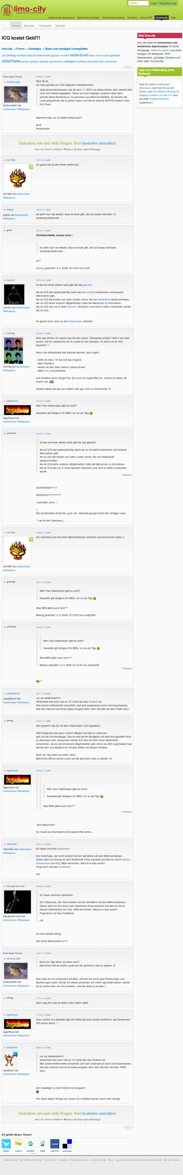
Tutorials (60, 25)
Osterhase (74, 321)
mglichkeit (114, 55)
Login (153, 3)
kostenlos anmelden (98, 143)
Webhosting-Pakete (88, 17)
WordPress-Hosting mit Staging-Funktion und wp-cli (159, 93)
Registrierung (167, 3)
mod (105, 55)
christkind (21, 55)
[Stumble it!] (32, 1151)
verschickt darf (95, 61)
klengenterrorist (15, 886)
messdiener (13, 693)
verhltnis (81, 61)
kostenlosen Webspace (16, 109)
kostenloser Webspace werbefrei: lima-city (37, 10)
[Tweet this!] (8, 1151)
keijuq (10, 209)
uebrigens (70, 61)
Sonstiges (35, 49)
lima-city (7, 49)
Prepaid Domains (159, 98)
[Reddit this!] (44, 1151)
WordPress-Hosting (113, 17)
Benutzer (29, 25)
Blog (110, 1160)
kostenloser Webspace (61, 17)
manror (11, 280)
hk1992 (11, 160)
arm (4, 55)
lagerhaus (12, 400)
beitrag (11, 55)
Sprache (72, 306)
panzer (25, 61)
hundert (65, 55)
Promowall (45, 25)
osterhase (11, 60)
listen (92, 55)
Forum (16, 25)
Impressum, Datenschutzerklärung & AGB (138, 1160)
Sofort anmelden (160, 50)
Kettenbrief (104, 299)
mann (98, 55)
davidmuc (12, 1047)
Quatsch (93, 701)
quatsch (34, 61)
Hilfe (173, 17)
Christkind (64, 866)
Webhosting (10, 1160)
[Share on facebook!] (56, 1151)
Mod (78, 1098)
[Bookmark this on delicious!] (68, 1151)
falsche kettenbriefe (39, 55)
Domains (132, 17)
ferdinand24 (13, 82)
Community (161, 17)
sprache (43, 61)
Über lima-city (98, 1160)
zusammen (110, 61)
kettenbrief (79, 54)
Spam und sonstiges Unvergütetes (66, 49)
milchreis (12, 844)
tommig (11, 333)
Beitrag (40, 268)
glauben (55, 55)
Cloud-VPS (146, 17)
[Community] (8, 24)
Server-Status (171, 1160)
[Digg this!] (20, 1151)
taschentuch (56, 61)
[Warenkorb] (178, 15)
